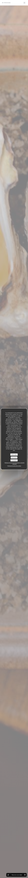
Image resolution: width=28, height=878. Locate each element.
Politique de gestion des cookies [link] (14, 465)
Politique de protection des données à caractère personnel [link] (14, 463)
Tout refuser (14, 457)
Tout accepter (14, 454)
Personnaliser (14, 460)
